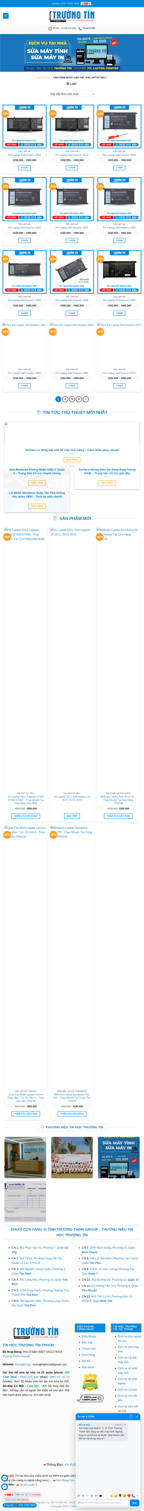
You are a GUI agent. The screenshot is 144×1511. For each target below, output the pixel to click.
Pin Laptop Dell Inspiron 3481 (24, 373)
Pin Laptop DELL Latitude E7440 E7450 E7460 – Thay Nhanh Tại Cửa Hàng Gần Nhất (26, 800)
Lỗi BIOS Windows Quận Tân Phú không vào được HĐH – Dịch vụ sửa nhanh (37, 494)
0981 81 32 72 (59, 1377)
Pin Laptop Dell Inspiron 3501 (71, 227)
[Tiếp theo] (86, 399)
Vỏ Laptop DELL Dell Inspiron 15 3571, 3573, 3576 (72, 798)
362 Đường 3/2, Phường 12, (115, 1279)
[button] (6, 16)
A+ (96, 1495)
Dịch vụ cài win (127, 1389)
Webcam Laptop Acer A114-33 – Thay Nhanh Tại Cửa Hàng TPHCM (118, 800)
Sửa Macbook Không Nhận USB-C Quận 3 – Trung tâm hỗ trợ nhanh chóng (37, 471)
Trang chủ (43, 77)
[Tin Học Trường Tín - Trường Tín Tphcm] (72, 16)
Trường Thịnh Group (15, 1356)
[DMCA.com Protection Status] (90, 1381)
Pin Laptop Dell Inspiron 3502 (24, 227)
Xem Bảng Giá (65, 1480)
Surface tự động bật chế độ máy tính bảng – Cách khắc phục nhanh (72, 450)
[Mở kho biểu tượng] (137, 1495)
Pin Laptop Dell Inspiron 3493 (119, 227)
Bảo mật (87, 1342)
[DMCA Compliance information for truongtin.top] (90, 1398)
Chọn (24, 168)
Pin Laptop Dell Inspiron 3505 (119, 154)
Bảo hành (88, 1367)
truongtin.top (22, 1364)
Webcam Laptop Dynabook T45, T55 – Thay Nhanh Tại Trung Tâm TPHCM (72, 1097)
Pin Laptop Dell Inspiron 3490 (24, 300)
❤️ (129, 1496)
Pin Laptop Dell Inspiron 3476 (119, 373)
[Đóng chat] (136, 1416)
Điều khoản (89, 1336)
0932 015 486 (29, 1377)
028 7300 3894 (27, 1505)
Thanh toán (89, 1348)
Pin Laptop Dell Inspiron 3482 (119, 300)
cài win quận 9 (28, 1484)
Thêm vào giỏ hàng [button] (25, 816)
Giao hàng (88, 1354)
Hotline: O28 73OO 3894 (65, 3)
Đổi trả (86, 1360)
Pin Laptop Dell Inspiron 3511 (24, 154)
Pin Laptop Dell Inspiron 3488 (71, 300)
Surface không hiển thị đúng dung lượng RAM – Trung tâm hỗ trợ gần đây (107, 471)
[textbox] (103, 1502)
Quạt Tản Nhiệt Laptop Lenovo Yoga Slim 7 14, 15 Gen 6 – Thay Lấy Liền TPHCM (25, 1097)
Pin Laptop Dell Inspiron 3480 (71, 373)
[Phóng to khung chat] (131, 1416)
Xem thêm (72, 460)
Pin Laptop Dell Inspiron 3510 (71, 154)
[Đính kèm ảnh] (79, 1495)
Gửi (135, 1503)
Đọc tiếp (72, 816)
